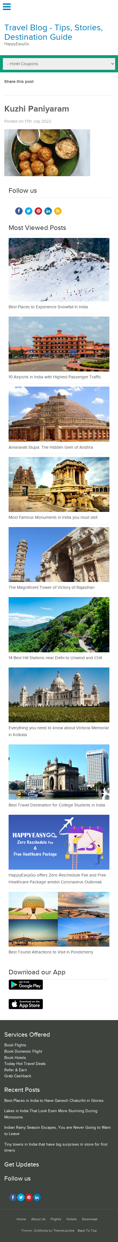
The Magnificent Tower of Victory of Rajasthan (52, 587)
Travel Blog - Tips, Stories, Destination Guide (53, 32)
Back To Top (87, 1231)
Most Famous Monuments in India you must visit (53, 517)
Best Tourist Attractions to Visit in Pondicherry (51, 952)
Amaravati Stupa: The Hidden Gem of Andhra (51, 447)
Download (89, 1219)
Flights (56, 1219)
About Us (38, 1219)
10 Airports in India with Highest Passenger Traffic (55, 377)
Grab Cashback (17, 1076)
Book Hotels (15, 1058)
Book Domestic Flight (23, 1051)
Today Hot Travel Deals (25, 1064)
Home (21, 1219)
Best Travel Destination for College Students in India (57, 805)
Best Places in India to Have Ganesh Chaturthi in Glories (54, 1100)
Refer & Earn (15, 1070)
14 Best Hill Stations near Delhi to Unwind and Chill (55, 657)
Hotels (71, 1219)
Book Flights (15, 1045)
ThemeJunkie (63, 1231)
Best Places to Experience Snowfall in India (48, 307)
